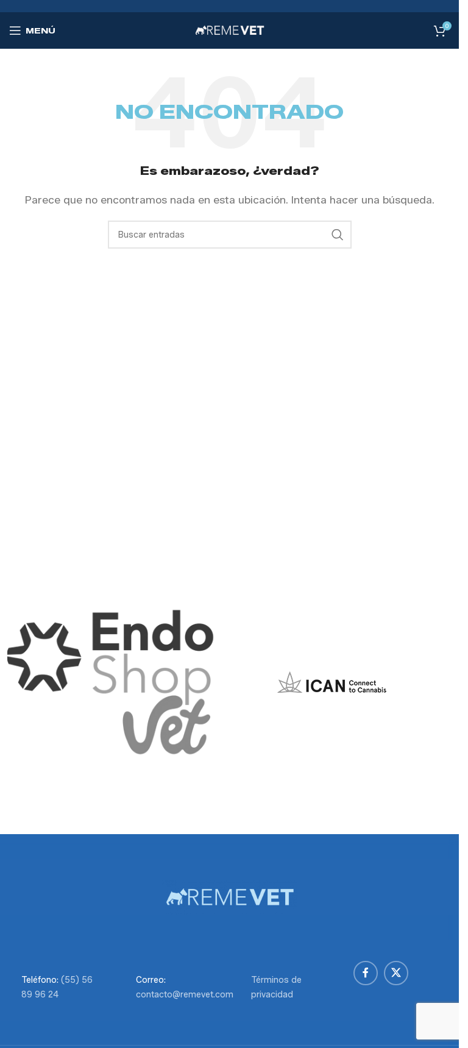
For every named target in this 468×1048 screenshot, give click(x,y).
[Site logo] (229, 29)
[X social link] (396, 973)
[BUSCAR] (338, 235)
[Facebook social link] (365, 973)
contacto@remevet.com (184, 995)
